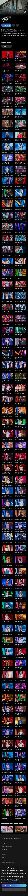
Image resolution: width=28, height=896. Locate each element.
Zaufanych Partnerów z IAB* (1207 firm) (10, 880)
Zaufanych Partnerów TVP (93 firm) (15, 882)
